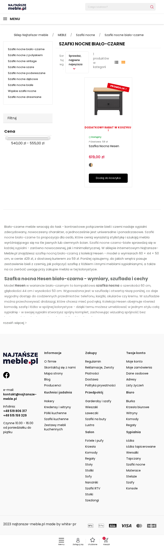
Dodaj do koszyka (108, 178)
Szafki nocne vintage (22, 61)
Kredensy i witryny (57, 407)
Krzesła (90, 446)
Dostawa (91, 379)
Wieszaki (91, 407)
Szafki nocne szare (21, 67)
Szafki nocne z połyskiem (25, 55)
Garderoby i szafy (98, 401)
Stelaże (131, 476)
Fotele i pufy (94, 440)
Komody (132, 419)
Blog (47, 379)
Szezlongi (92, 500)
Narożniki (91, 482)
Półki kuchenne (55, 413)
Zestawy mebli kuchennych (55, 427)
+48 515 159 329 (15, 415)
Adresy (131, 379)
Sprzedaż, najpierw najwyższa (75, 60)
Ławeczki (91, 413)
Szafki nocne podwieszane (26, 73)
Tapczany (133, 458)
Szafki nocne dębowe (23, 79)
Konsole (132, 488)
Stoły (89, 464)
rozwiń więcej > (15, 323)
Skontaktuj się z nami (60, 367)
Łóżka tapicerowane (141, 446)
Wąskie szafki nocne (22, 91)
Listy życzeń (135, 385)
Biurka (130, 401)
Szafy (130, 482)
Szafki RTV (92, 488)
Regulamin (93, 361)
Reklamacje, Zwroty (99, 367)
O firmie (50, 361)
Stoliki (89, 470)
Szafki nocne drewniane (24, 97)
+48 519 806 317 (15, 411)
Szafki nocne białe (20, 85)
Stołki (89, 494)
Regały (131, 425)
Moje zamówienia (139, 367)
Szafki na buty (95, 419)
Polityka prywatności (100, 385)
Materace (133, 470)
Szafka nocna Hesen (104, 146)
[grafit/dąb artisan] (91, 165)
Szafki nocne (135, 464)
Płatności (92, 373)
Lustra (89, 425)
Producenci (52, 385)
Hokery (49, 401)
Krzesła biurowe (137, 407)
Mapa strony (53, 373)
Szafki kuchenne (56, 419)
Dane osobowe (137, 373)
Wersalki (132, 452)
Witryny (132, 413)
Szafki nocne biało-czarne (26, 49)
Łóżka (130, 440)
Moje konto (134, 361)
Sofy (88, 476)
